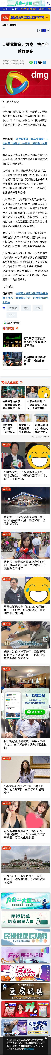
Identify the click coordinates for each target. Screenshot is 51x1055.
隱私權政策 (29, 1048)
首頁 (6, 9)
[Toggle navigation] (3, 3)
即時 (15, 9)
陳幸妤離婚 (28, 9)
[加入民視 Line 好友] (25, 703)
